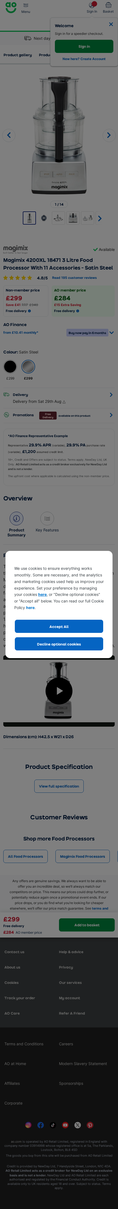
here (42, 594)
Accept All (59, 626)
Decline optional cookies (59, 644)
